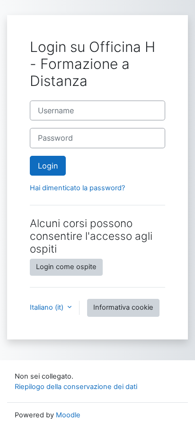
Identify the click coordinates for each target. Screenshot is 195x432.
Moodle (68, 415)
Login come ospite (66, 267)
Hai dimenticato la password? (77, 188)
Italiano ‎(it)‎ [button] (47, 307)
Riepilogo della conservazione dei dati (76, 386)
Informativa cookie (123, 307)
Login (48, 165)
